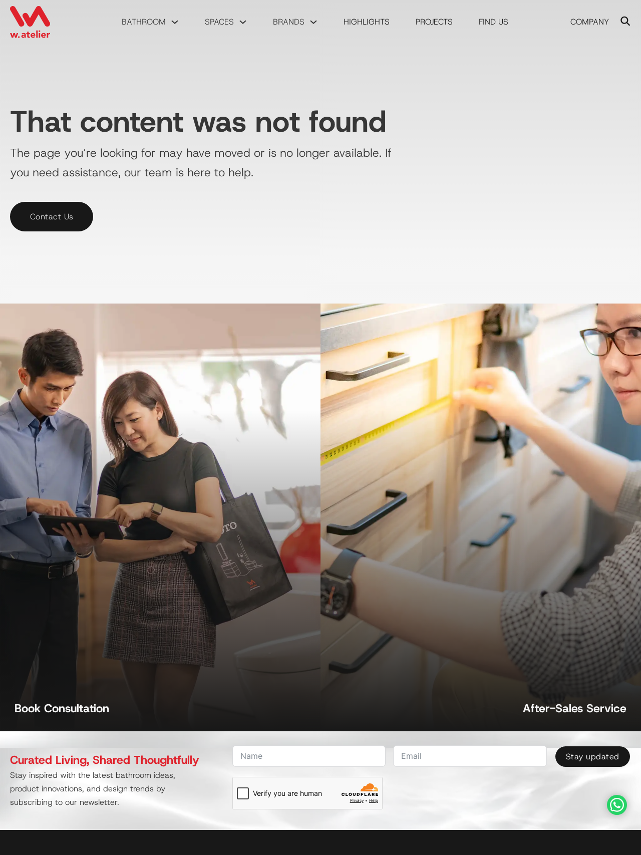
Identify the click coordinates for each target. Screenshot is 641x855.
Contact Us (52, 216)
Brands (288, 22)
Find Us (493, 22)
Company (589, 22)
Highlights (367, 22)
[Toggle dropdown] (175, 22)
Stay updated (592, 756)
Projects (434, 22)
